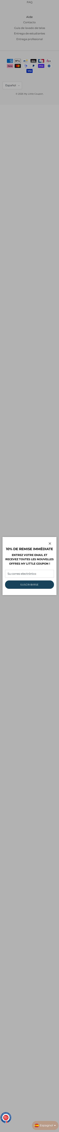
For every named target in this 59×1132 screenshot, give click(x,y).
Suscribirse (29, 584)
